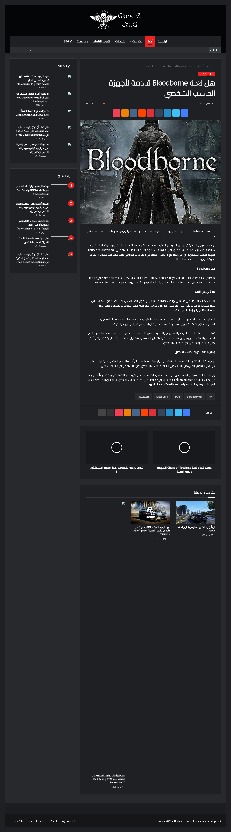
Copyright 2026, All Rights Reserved (174, 821)
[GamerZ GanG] (115, 20)
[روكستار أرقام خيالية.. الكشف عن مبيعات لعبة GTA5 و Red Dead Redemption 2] (105, 636)
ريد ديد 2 (82, 41)
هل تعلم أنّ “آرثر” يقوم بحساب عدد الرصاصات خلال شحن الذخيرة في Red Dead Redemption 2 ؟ (32, 131)
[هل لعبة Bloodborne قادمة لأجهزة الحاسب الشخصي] (61, 243)
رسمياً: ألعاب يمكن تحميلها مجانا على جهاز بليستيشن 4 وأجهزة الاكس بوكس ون (32, 148)
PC (176, 396)
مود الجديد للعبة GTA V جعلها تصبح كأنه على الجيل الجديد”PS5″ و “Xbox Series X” (152, 530)
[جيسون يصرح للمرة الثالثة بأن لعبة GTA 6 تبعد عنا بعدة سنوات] (61, 116)
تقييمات (120, 41)
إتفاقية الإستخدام (56, 821)
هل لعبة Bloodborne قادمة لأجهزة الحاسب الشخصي (34, 240)
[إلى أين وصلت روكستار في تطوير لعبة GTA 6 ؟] (195, 512)
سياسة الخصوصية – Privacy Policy (28, 821)
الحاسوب (161, 396)
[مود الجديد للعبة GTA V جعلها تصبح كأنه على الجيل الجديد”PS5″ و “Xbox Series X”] (150, 512)
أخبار (150, 41)
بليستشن (143, 396)
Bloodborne (194, 396)
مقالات (137, 41)
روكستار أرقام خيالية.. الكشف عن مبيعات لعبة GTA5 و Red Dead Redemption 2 (108, 779)
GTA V (68, 41)
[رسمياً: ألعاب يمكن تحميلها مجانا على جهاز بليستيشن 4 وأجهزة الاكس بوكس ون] (61, 149)
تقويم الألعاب (101, 41)
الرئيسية (163, 41)
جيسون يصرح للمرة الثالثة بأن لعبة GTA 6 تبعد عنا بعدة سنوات (32, 113)
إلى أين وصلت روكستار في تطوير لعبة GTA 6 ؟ (196, 529)
